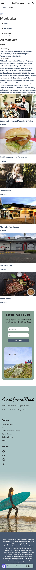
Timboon (9, 90)
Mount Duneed (24, 80)
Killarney (26, 75)
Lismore (15, 78)
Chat (29, 566)
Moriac (9, 80)
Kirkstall (33, 75)
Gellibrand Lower (6, 73)
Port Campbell (15, 85)
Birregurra (10, 66)
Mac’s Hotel (5, 298)
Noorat (14, 83)
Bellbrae (3, 66)
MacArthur (27, 78)
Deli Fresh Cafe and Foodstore (13, 157)
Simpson (11, 87)
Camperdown (19, 66)
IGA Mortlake (6, 265)
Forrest (20, 70)
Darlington (24, 68)
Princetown (4, 87)
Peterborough (5, 85)
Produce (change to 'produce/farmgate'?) (15, 53)
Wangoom (22, 90)
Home (4, 7)
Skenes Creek (19, 87)
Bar (12, 51)
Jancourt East (7, 75)
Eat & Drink (8, 28)
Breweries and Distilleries (23, 51)
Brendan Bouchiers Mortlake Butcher (16, 120)
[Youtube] (3, 455)
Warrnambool (31, 90)
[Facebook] (3, 451)
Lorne (20, 78)
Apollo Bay (4, 63)
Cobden (3, 68)
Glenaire (16, 73)
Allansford (22, 61)
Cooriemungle (15, 68)
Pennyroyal (28, 83)
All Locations (4, 61)
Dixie (15, 70)
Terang (32, 87)
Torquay (15, 90)
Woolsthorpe (23, 92)
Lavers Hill (8, 78)
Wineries (18, 56)
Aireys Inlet (14, 61)
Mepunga (3, 80)
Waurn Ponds (5, 92)
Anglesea (29, 61)
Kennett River (18, 75)
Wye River (31, 92)
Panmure (20, 83)
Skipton (27, 87)
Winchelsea (14, 92)
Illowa (30, 73)
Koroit (2, 78)
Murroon (8, 83)
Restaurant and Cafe (7, 56)
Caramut (27, 66)
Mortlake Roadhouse (9, 226)
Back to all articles (6, 36)
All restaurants (5, 51)
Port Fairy (24, 85)
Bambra (11, 63)
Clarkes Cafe (5, 190)
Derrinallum (9, 70)
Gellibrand (27, 70)
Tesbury (3, 90)
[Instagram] (3, 459)
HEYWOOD (23, 73)
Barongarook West (20, 63)
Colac (8, 68)
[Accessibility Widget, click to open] (4, 566)
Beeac (30, 63)
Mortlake (15, 80)
